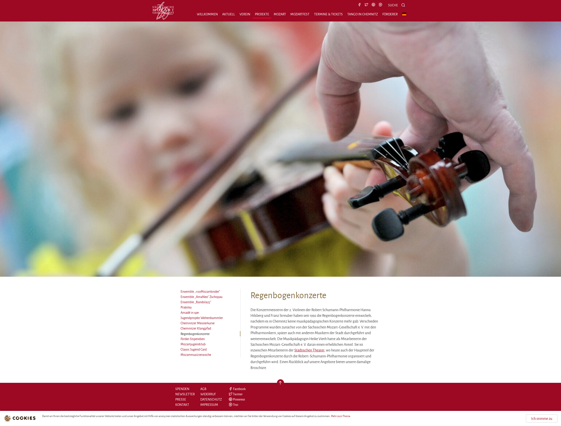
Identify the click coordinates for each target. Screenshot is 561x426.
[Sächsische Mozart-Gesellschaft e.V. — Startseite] (163, 11)
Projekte (262, 14)
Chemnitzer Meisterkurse (198, 323)
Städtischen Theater (309, 350)
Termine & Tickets (328, 14)
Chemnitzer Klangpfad (196, 328)
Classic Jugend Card (194, 349)
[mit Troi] (380, 5)
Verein (245, 14)
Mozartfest (299, 14)
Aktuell (228, 14)
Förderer (390, 14)
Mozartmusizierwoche (196, 354)
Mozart (280, 14)
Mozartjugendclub (193, 344)
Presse (180, 399)
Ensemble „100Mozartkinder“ (200, 291)
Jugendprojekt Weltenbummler (202, 317)
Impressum (209, 404)
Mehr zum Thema (340, 416)
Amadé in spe (190, 312)
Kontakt (182, 404)
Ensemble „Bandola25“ (196, 302)
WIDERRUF (208, 394)
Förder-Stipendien (193, 339)
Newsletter (185, 394)
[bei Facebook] (359, 5)
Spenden (182, 389)
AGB (203, 389)
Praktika (186, 307)
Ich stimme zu (541, 418)
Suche (393, 5)
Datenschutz (211, 399)
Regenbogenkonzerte (195, 334)
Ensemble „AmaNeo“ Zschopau (201, 296)
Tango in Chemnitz (362, 14)
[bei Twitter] (366, 5)
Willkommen (207, 14)
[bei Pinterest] (373, 5)
